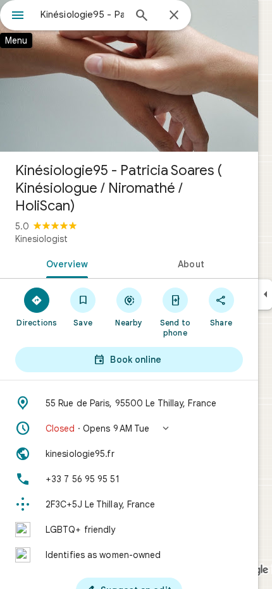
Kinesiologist (41, 239)
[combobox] (82, 14)
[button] (129, 428)
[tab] (65, 263)
